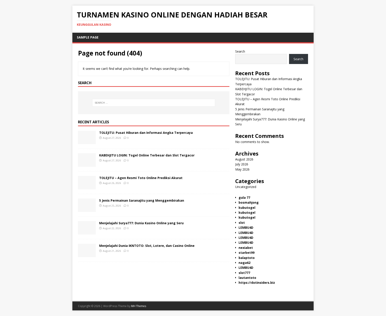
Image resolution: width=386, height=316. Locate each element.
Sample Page (88, 37)
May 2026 (242, 169)
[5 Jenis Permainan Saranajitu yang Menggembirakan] (87, 209)
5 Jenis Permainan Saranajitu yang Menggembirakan (141, 200)
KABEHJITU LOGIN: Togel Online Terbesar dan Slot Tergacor (147, 155)
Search (240, 51)
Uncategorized (245, 187)
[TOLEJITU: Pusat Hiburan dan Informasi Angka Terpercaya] (87, 141)
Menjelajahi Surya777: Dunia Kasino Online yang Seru (141, 223)
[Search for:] (154, 103)
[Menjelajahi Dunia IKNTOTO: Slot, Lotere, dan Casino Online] (87, 254)
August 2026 (244, 159)
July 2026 (241, 164)
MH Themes (138, 306)
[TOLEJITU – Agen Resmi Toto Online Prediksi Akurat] (87, 187)
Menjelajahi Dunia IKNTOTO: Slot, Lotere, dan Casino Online (147, 245)
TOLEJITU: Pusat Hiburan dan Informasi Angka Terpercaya (146, 132)
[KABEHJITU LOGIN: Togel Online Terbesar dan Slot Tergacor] (87, 164)
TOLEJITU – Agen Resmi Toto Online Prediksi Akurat (141, 178)
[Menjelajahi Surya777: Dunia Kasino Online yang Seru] (87, 232)
